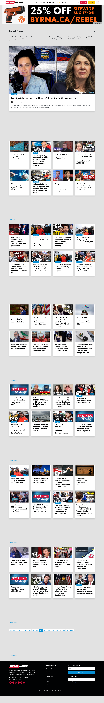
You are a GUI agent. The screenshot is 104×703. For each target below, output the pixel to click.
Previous (12, 630)
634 (45, 630)
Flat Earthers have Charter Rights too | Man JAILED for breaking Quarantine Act (19, 268)
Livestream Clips (17, 102)
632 (37, 630)
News (36, 2)
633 (41, 630)
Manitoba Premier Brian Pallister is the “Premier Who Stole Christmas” (84, 187)
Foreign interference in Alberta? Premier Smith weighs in (43, 98)
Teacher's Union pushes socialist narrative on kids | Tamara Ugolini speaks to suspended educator (84, 510)
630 (30, 630)
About (64, 2)
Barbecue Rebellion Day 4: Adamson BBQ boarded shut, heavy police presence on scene (41, 188)
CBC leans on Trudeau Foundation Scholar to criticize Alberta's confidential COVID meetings (63, 241)
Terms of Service (50, 671)
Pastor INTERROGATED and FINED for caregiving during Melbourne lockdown (40, 402)
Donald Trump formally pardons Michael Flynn (17, 589)
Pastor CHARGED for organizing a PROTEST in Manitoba (63, 157)
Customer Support (50, 676)
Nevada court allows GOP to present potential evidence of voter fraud (19, 508)
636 (53, 630)
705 (67, 630)
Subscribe (48, 674)
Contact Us (48, 679)
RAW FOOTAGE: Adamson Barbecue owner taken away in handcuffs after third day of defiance (19, 429)
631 (33, 630)
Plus (58, 2)
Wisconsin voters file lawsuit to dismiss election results (40, 480)
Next (71, 630)
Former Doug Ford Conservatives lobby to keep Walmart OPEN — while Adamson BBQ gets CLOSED (40, 160)
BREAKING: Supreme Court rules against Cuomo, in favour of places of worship (41, 508)
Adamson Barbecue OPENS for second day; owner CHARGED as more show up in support (62, 429)
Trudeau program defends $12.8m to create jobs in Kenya (18, 320)
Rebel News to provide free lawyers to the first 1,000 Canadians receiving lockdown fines (62, 482)
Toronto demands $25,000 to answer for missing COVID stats (40, 563)
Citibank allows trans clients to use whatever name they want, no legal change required (84, 348)
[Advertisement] (52, 126)
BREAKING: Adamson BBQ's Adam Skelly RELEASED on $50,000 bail (63, 268)
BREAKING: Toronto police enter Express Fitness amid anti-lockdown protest (84, 427)
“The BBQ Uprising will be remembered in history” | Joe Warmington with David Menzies (62, 509)
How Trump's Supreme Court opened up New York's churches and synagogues (18, 241)
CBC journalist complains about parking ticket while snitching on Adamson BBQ (84, 564)
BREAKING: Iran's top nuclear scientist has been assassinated (19, 346)
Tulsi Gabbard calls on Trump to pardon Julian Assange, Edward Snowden (41, 321)
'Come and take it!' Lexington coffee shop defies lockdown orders (63, 563)
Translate (78, 682)
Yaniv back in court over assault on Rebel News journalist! (19, 562)
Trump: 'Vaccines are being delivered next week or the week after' (19, 401)
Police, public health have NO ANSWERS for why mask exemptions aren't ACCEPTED (84, 159)
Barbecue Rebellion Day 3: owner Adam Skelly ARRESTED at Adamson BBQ (84, 268)
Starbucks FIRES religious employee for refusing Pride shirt (83, 321)
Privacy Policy (49, 668)
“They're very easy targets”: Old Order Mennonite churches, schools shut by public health (41, 591)
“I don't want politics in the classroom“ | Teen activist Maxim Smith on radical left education (62, 402)
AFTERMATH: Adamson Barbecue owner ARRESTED (83, 400)
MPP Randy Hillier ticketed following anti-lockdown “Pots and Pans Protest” (40, 268)
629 (26, 630)
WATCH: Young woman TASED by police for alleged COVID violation (61, 347)
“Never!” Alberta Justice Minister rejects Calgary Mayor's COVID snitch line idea (63, 322)
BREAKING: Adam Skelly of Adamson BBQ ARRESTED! (18, 480)
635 (49, 630)
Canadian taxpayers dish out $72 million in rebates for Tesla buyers (40, 427)
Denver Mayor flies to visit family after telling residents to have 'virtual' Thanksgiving (63, 591)
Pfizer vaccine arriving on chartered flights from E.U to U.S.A (19, 187)
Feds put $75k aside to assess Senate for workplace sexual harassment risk (40, 347)
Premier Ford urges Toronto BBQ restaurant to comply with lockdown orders (84, 590)
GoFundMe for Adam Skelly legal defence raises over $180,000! (84, 240)
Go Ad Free (14, 137)
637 (57, 630)
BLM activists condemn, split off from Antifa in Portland (83, 481)
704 (64, 630)
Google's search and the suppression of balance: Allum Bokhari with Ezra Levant (62, 188)
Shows (42, 2)
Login (47, 684)
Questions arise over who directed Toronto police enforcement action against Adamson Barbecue (41, 242)
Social (47, 681)
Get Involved (51, 2)
